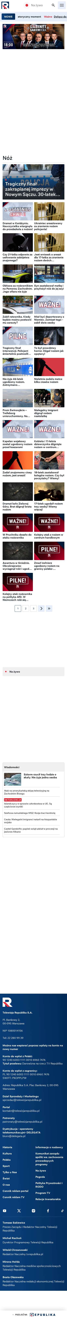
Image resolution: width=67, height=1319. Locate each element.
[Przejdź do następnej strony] (41, 608)
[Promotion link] (33, 36)
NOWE (8, 16)
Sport (6, 1166)
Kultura (7, 1153)
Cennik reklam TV (14, 1197)
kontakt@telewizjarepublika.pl (21, 1110)
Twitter (19, 1210)
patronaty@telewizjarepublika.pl (22, 1121)
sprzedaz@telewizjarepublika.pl (22, 1100)
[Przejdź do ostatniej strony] (49, 608)
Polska (7, 1159)
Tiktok (62, 1210)
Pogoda (40, 1176)
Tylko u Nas (10, 1172)
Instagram (33, 1210)
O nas (6, 1184)
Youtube (5, 1210)
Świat (6, 1178)
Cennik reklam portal (15, 1191)
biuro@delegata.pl (14, 1136)
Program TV (42, 1193)
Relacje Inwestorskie (48, 1199)
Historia (7, 1147)
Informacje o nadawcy (49, 1147)
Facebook (48, 1210)
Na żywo (37, 5)
